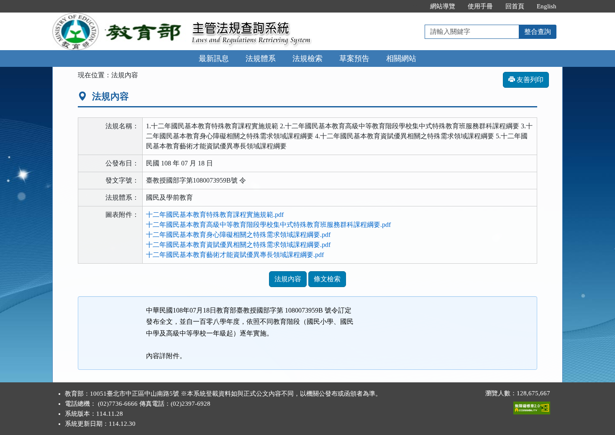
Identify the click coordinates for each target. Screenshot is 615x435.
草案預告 (354, 58)
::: (415, 6)
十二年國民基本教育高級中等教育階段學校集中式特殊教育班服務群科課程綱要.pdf (268, 224)
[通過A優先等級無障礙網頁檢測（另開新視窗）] (531, 406)
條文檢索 (327, 278)
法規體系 (261, 58)
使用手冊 (480, 6)
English (546, 6)
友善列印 (529, 79)
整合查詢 (537, 31)
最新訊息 (214, 58)
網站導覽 (442, 6)
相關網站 (401, 58)
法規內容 (287, 278)
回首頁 (514, 6)
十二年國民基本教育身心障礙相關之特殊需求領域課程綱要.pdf (238, 234)
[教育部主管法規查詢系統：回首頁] (119, 17)
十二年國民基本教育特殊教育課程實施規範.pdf (215, 214)
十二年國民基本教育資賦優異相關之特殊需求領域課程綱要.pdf (238, 244)
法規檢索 (307, 58)
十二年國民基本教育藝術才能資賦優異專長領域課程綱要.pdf (235, 254)
